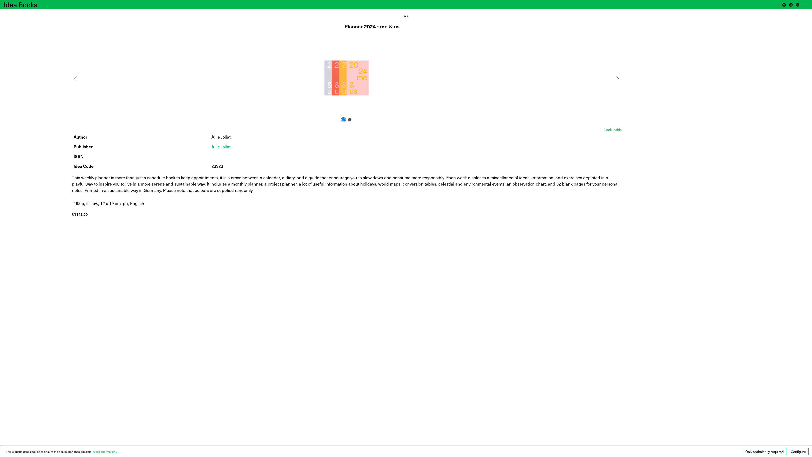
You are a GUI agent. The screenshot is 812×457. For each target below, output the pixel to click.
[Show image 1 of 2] (343, 119)
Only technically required (764, 451)
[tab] (613, 129)
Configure (798, 451)
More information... (105, 451)
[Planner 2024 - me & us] (346, 78)
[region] (347, 78)
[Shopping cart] (790, 4)
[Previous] (75, 78)
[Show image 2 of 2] (349, 119)
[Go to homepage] (25, 4)
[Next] (618, 78)
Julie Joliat (220, 146)
